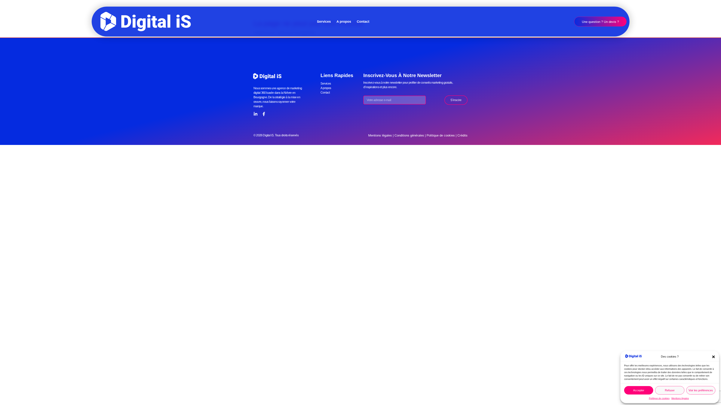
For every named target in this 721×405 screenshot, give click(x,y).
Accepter (638, 390)
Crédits (462, 135)
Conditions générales (409, 135)
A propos (343, 21)
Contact (363, 21)
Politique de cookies (659, 398)
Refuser (670, 390)
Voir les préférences (701, 390)
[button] (713, 357)
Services (324, 21)
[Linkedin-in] (255, 114)
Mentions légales (680, 398)
